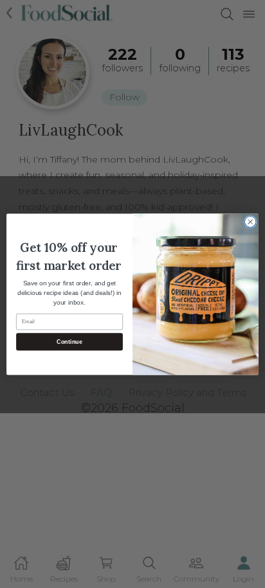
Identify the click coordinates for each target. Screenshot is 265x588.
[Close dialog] (250, 221)
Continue (69, 341)
